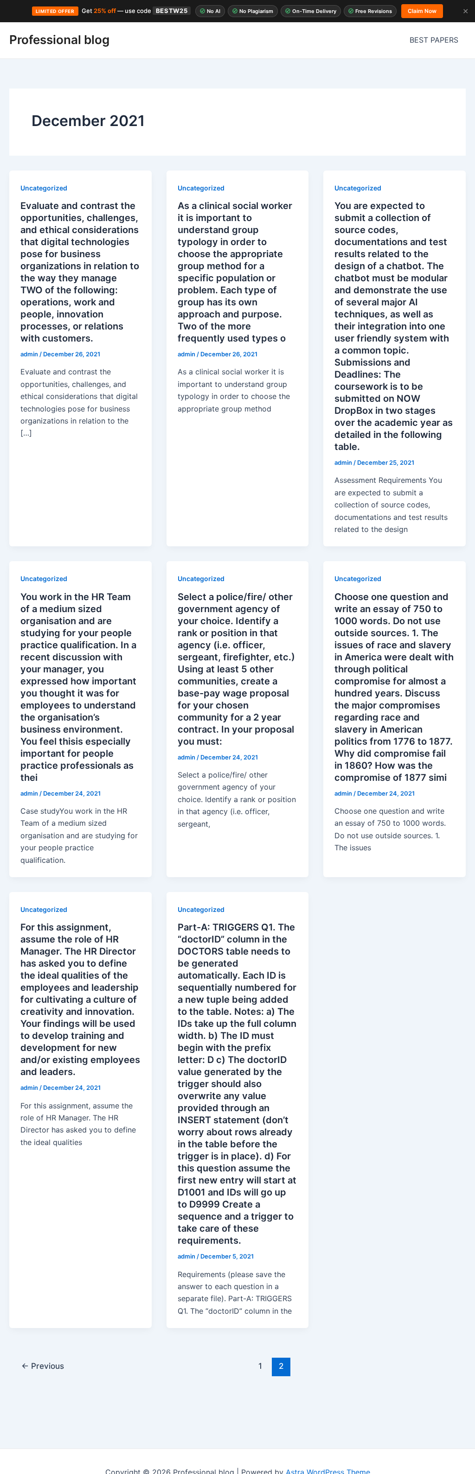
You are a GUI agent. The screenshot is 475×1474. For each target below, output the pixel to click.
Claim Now (422, 10)
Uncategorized (43, 188)
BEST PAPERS (434, 39)
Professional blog (59, 39)
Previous (42, 1366)
